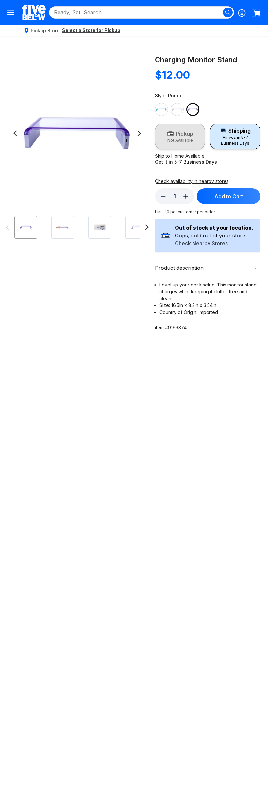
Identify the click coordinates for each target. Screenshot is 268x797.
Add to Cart (228, 196)
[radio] (180, 136)
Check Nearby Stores (201, 244)
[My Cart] (256, 13)
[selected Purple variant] (192, 109)
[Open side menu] (10, 12)
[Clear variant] (177, 109)
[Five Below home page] (34, 12)
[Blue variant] (161, 109)
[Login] (241, 13)
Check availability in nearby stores (192, 181)
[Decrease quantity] (163, 196)
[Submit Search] (228, 12)
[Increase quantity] (185, 196)
